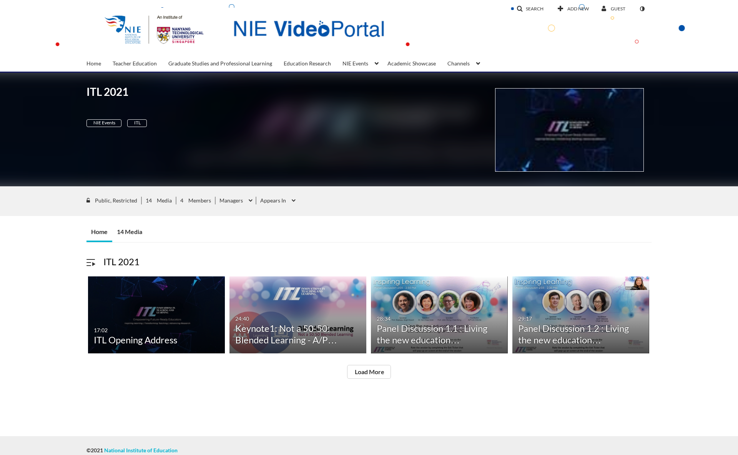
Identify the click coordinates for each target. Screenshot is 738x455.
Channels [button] (458, 63)
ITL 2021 (121, 261)
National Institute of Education (141, 450)
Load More (369, 371)
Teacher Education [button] (135, 63)
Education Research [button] (307, 63)
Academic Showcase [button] (411, 63)
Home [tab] (99, 231)
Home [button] (93, 63)
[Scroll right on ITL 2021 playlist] (659, 316)
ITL (137, 122)
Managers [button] (231, 200)
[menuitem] (99, 63)
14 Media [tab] (129, 231)
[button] (530, 9)
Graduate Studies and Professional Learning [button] (220, 63)
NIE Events (104, 122)
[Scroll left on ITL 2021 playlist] (78, 316)
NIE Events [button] (355, 63)
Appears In (273, 200)
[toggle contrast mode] (642, 9)
